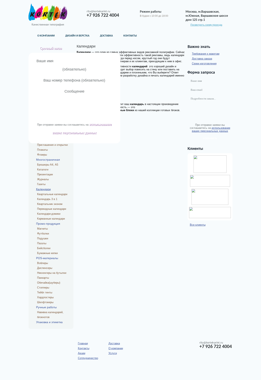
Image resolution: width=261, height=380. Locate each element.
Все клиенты (198, 224)
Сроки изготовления (204, 63)
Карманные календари (51, 218)
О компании (46, 35)
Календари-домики (48, 213)
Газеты (41, 184)
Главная (83, 343)
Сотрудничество (88, 358)
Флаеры (42, 154)
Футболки (43, 233)
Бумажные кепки (47, 253)
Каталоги (42, 169)
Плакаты (42, 149)
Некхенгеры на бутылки (51, 272)
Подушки (42, 238)
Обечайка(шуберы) (48, 282)
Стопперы (43, 287)
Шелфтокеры (45, 302)
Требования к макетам (205, 53)
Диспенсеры (44, 268)
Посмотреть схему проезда (206, 24)
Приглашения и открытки (52, 144)
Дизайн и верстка (77, 35)
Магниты (42, 228)
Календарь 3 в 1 (47, 199)
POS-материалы (47, 258)
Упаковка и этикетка (49, 322)
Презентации (45, 174)
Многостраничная (48, 159)
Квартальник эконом (49, 203)
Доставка (106, 35)
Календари (43, 189)
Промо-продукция (48, 223)
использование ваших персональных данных (211, 129)
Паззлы (41, 243)
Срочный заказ (51, 48)
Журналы (43, 179)
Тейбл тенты (44, 292)
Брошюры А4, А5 (47, 164)
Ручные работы (46, 307)
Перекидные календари (51, 208)
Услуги (112, 353)
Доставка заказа (202, 58)
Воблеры (42, 263)
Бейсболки (43, 248)
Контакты (130, 35)
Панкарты (43, 277)
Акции (81, 353)
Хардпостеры (45, 297)
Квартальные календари (52, 194)
